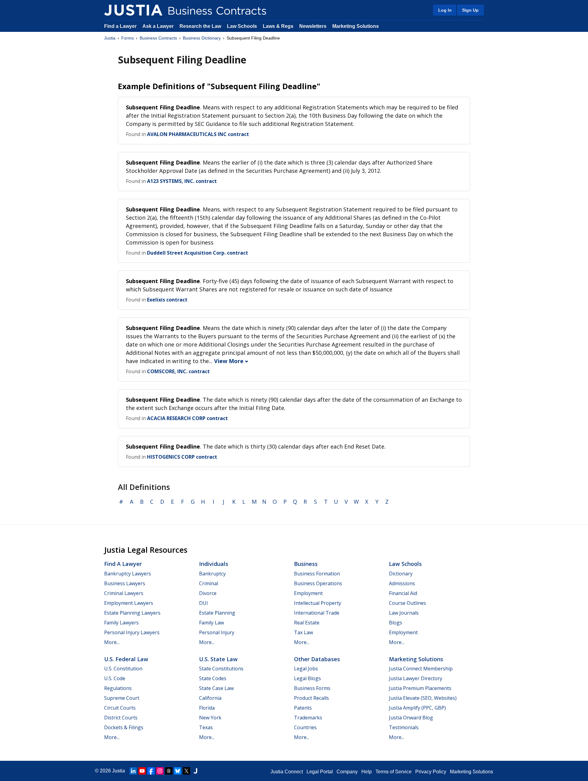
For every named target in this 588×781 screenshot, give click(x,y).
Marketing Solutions (355, 26)
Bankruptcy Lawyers (127, 573)
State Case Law (216, 688)
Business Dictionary (202, 38)
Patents (303, 707)
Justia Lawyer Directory (415, 678)
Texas (206, 727)
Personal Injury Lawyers (132, 632)
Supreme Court (121, 698)
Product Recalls (311, 698)
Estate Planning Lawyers (132, 612)
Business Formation (317, 573)
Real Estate (306, 622)
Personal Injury (216, 632)
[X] (186, 771)
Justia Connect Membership (421, 668)
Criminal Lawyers (123, 593)
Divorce (208, 593)
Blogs (395, 622)
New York (210, 717)
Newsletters (312, 26)
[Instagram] (160, 771)
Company (347, 771)
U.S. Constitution (123, 668)
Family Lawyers (121, 622)
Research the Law (200, 26)
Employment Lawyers (128, 603)
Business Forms (312, 688)
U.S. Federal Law (126, 659)
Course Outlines (407, 603)
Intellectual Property (317, 603)
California (210, 698)
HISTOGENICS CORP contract (182, 456)
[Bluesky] (177, 771)
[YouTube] (142, 771)
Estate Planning (217, 612)
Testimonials (404, 727)
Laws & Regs (278, 26)
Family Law (211, 622)
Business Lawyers (124, 583)
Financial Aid (403, 593)
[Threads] (168, 771)
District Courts (121, 717)
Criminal (208, 583)
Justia (109, 38)
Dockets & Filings (123, 727)
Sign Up (470, 10)
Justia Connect (286, 771)
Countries (305, 727)
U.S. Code (114, 678)
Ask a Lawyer (158, 26)
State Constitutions (221, 668)
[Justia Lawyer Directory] (195, 771)
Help (366, 771)
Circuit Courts (120, 707)
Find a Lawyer (120, 26)
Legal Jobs (306, 668)
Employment (308, 593)
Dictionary (401, 573)
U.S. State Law (218, 659)
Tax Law (303, 632)
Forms (127, 38)
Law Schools (242, 26)
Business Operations (318, 583)
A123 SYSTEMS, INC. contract (182, 181)
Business (306, 563)
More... (111, 642)
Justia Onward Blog (411, 717)
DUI (203, 603)
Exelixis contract (167, 299)
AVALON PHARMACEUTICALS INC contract (198, 134)
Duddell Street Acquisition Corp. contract (197, 252)
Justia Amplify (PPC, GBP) (417, 707)
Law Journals (404, 612)
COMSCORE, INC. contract (178, 371)
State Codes (212, 678)
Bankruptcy (212, 573)
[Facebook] (151, 771)
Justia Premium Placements (420, 688)
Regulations (118, 688)
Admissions (402, 583)
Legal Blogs (307, 678)
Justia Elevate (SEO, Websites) (423, 698)
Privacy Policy (430, 771)
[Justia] (133, 10)
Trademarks (308, 717)
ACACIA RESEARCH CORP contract (187, 418)
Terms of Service (393, 771)
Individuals (213, 563)
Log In (445, 10)
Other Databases (317, 659)
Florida (207, 707)
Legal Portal (320, 771)
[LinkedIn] (133, 771)
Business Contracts (158, 38)
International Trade (316, 612)
